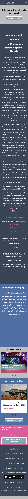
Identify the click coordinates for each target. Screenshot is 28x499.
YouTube (14, 232)
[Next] (15, 344)
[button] (26, 2)
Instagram (14, 228)
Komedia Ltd (6, 490)
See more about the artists (14, 217)
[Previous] (12, 344)
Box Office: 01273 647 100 (15, 468)
